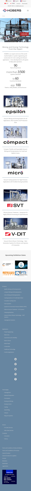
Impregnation (7, 392)
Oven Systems (7, 303)
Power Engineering (8, 332)
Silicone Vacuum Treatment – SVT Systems (14, 309)
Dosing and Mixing (8, 401)
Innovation (7, 436)
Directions (4, 461)
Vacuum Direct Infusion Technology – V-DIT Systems (14, 316)
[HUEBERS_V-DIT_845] (15, 234)
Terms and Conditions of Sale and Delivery (12, 448)
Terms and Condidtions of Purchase (10, 450)
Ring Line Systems (8, 415)
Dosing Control (7, 404)
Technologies (5, 389)
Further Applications (9, 352)
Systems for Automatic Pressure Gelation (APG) (15, 306)
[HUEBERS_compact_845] (15, 142)
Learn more (24, 34)
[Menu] (28, 10)
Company (4, 433)
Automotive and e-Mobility (10, 337)
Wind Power (7, 343)
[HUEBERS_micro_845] (15, 173)
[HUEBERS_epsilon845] (15, 112)
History (6, 439)
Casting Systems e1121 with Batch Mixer (13, 298)
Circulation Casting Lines (10, 300)
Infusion (6, 413)
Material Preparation (9, 395)
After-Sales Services (8, 430)
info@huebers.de (19, 6)
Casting (6, 407)
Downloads (24, 3)
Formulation (7, 398)
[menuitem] (8, 1)
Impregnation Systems (9, 320)
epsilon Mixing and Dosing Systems (12, 289)
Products (4, 286)
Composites (7, 346)
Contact (18, 3)
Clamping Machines (9, 312)
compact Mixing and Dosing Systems (13, 292)
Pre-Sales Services (8, 427)
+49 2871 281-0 (10, 6)
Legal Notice (5, 466)
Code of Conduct (6, 453)
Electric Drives (7, 340)
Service (4, 424)
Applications (5, 329)
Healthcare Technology (9, 349)
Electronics (6, 334)
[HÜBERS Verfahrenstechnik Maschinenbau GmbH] (12, 10)
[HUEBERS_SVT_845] (15, 206)
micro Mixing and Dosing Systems (12, 295)
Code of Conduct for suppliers (9, 455)
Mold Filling (7, 410)
